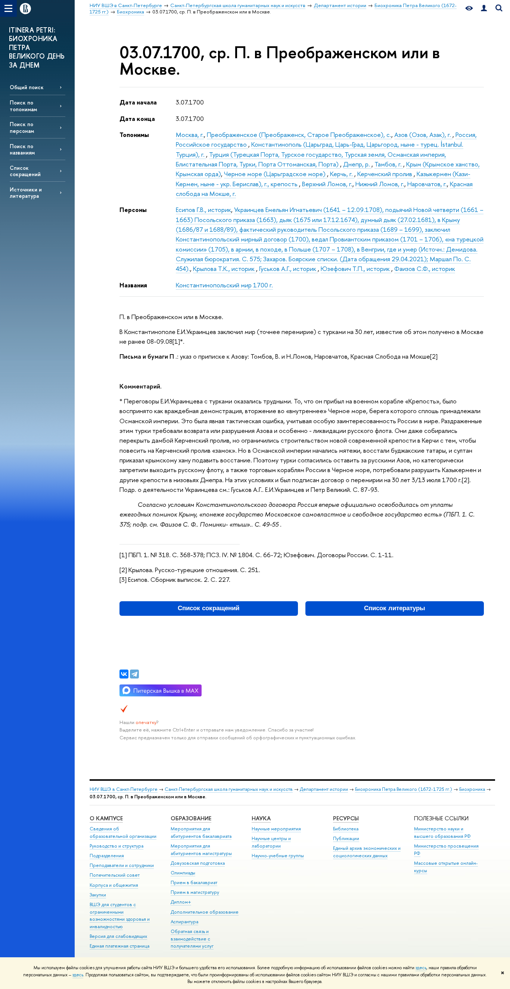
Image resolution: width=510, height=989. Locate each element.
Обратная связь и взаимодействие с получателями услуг (192, 938)
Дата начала (138, 102)
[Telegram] (134, 674)
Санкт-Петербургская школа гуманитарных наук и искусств (229, 789)
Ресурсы (346, 818)
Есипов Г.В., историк (203, 209)
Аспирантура (184, 921)
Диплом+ (181, 902)
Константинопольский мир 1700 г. (224, 285)
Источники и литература (26, 192)
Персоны (133, 209)
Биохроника (472, 789)
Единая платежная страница (119, 946)
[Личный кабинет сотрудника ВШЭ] (483, 8)
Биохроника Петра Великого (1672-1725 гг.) (403, 789)
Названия (133, 285)
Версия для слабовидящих (118, 936)
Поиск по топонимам (23, 105)
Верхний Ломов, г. (327, 184)
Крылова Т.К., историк (224, 268)
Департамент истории (324, 789)
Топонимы (134, 134)
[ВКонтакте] (123, 674)
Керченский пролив (385, 173)
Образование (191, 818)
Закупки (98, 895)
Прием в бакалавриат (194, 882)
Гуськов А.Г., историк (288, 268)
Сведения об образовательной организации (123, 832)
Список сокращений (25, 171)
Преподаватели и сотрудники (122, 865)
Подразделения (107, 855)
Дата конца (137, 118)
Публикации (346, 838)
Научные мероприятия (276, 829)
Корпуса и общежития (114, 885)
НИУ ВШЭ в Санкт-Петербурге (124, 789)
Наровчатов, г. (427, 184)
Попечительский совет (115, 875)
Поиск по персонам (22, 127)
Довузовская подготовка (198, 863)
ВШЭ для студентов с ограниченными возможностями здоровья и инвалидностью (120, 915)
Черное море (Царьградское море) (275, 173)
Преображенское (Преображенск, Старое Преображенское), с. (299, 134)
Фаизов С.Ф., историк (424, 268)
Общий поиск (27, 87)
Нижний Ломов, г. (379, 184)
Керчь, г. (342, 173)
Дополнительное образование (205, 912)
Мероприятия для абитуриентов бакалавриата (201, 832)
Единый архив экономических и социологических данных (367, 852)
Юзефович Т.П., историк (356, 268)
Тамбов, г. (388, 164)
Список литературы (394, 608)
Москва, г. (190, 134)
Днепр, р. (357, 164)
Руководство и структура (116, 846)
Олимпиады (183, 873)
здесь (421, 968)
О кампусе (106, 818)
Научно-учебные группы (278, 855)
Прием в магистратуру (195, 892)
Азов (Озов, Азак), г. (423, 134)
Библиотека (345, 829)
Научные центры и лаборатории (271, 842)
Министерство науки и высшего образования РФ (442, 832)
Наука (261, 818)
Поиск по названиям (22, 149)
